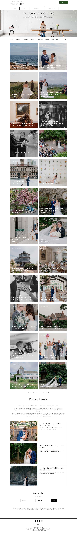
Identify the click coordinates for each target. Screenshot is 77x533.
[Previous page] (31, 392)
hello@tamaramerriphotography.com (39, 530)
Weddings (18, 39)
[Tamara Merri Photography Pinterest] (39, 521)
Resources (47, 39)
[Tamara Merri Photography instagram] (35, 521)
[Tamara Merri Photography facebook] (37, 521)
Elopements (33, 39)
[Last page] (49, 392)
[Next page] (46, 392)
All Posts (11, 39)
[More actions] (35, 45)
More (57, 39)
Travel (52, 39)
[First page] (28, 392)
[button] (65, 39)
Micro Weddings (25, 39)
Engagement (40, 39)
